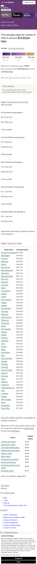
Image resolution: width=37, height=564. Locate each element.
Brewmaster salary (8, 445)
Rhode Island (6, 308)
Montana (4, 338)
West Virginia (6, 399)
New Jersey (5, 267)
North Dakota (6, 300)
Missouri (4, 373)
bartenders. (15, 431)
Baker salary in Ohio (9, 25)
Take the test (29, 2)
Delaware (4, 314)
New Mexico (5, 352)
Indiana (4, 335)
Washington (5, 256)
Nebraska (4, 341)
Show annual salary (16, 48)
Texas (3, 379)
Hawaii (3, 264)
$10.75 (6, 58)
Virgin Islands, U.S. (8, 388)
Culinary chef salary (8, 442)
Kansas (4, 396)
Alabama (4, 382)
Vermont (4, 258)
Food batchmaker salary (10, 447)
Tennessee (5, 323)
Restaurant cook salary (10, 459)
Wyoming (4, 311)
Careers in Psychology (12, 525)
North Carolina (6, 358)
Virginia (4, 303)
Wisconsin (5, 320)
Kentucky (4, 376)
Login (6, 500)
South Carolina (6, 370)
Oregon (4, 294)
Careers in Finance (10, 520)
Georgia (4, 361)
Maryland (4, 282)
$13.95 (18, 58)
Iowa (3, 344)
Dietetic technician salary (10, 450)
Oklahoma (5, 385)
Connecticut (5, 291)
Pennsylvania (6, 329)
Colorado (4, 285)
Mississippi (5, 405)
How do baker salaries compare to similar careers (17, 92)
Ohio (3, 355)
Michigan (4, 364)
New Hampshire (7, 270)
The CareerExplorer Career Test (15, 505)
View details (6, 10)
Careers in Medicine (11, 523)
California (4, 261)
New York (4, 279)
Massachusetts (7, 276)
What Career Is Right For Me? (14, 517)
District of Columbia (8, 253)
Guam (3, 402)
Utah (3, 391)
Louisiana (4, 394)
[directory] (18, 89)
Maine (3, 288)
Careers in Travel (10, 528)
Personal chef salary (8, 462)
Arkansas (4, 367)
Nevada (4, 305)
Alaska (3, 297)
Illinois (3, 326)
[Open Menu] (11, 2)
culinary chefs (29, 428)
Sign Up (6, 503)
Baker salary (5, 456)
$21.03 (31, 58)
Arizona (4, 332)
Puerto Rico (5, 408)
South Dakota (6, 317)
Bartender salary (7, 471)
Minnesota (5, 273)
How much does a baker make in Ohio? (14, 90)
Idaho (3, 349)
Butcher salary (6, 453)
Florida (3, 347)
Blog (5, 498)
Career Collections (10, 515)
